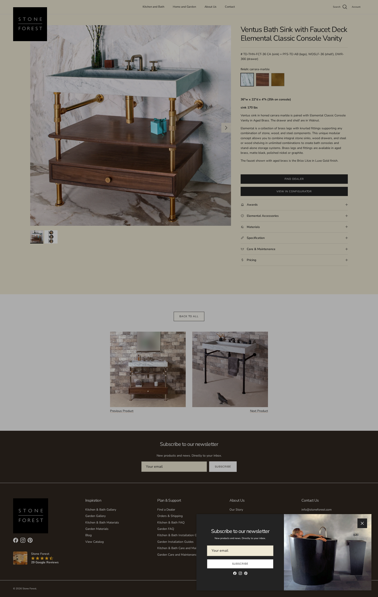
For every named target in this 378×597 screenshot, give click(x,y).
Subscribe (240, 563)
